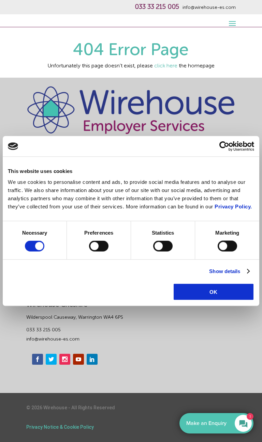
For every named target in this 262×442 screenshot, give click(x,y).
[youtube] (78, 359)
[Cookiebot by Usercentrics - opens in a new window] (224, 146)
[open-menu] (231, 19)
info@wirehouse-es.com (209, 7)
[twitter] (51, 359)
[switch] (98, 246)
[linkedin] (92, 359)
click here (165, 65)
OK (213, 292)
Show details (224, 271)
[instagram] (64, 359)
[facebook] (37, 359)
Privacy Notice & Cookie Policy (60, 427)
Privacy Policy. (233, 206)
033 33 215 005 (157, 7)
